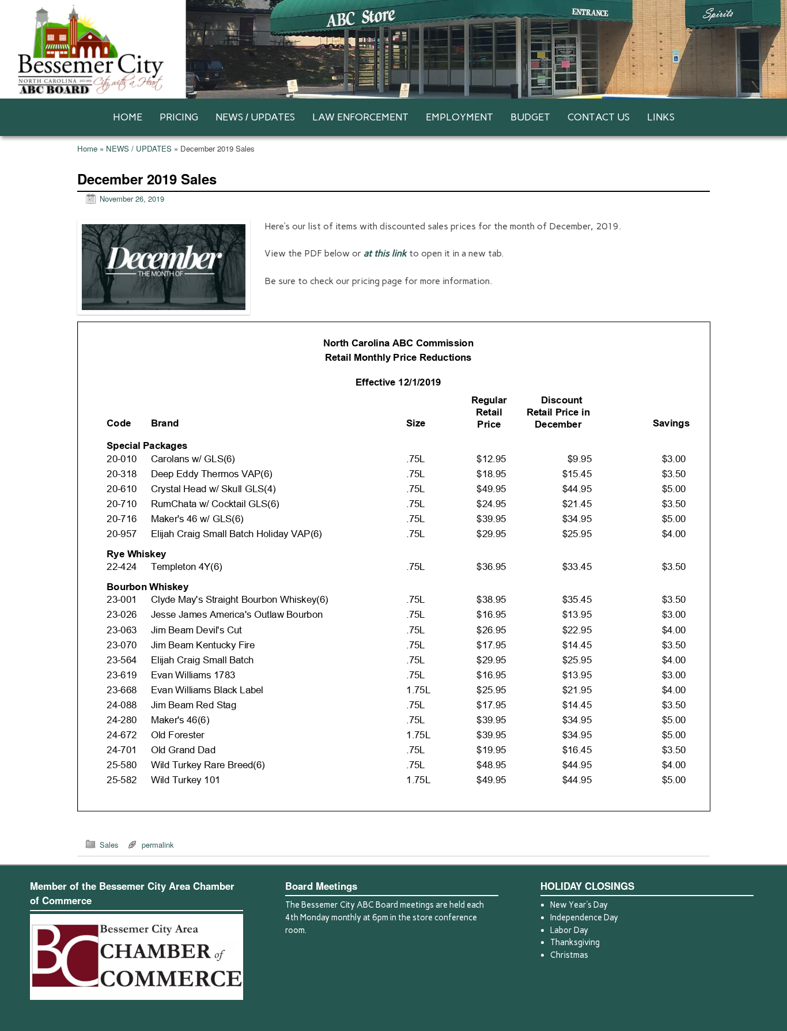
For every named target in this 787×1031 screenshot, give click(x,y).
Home (87, 148)
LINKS (661, 117)
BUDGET (530, 117)
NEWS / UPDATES (255, 117)
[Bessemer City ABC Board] (393, 49)
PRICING (179, 117)
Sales (109, 844)
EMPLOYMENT (459, 117)
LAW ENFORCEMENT (360, 117)
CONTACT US (598, 117)
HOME (127, 117)
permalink (157, 844)
